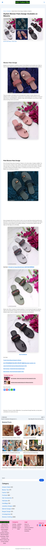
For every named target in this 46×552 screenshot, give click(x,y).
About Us (26, 524)
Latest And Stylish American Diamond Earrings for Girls (15, 365)
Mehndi (18, 526)
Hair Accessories (7, 498)
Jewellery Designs (7, 506)
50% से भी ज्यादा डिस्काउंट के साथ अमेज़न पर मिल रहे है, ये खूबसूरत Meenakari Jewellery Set (19, 363)
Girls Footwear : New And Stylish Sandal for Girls (13, 371)
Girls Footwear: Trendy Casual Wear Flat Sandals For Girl (33, 467)
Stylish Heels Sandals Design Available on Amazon (11, 437)
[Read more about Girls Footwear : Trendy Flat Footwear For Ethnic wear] (12, 460)
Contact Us (27, 526)
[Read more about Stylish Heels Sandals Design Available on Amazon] (12, 430)
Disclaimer (26, 531)
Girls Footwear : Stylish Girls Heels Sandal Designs (14, 368)
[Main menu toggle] (2, 2)
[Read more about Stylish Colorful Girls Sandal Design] (33, 430)
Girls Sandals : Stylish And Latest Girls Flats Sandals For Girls (23, 378)
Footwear (4, 495)
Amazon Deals (6, 487)
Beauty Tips (5, 490)
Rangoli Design (6, 511)
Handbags (14, 528)
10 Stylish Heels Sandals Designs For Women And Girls (22, 382)
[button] (44, 2)
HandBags (5, 503)
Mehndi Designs (6, 509)
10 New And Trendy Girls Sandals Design (30, 452)
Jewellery (19, 524)
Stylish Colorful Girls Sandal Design (29, 437)
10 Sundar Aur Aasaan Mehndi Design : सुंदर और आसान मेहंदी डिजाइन (21, 267)
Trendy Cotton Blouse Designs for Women (12, 360)
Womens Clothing (7, 517)
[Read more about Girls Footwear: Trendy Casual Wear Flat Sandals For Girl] (33, 460)
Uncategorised (6, 514)
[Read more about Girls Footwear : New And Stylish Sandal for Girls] (12, 445)
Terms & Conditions (28, 527)
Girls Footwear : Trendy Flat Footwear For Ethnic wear (12, 467)
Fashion (4, 492)
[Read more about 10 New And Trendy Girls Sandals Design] (33, 445)
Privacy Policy (27, 529)
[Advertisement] (23, 51)
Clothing (14, 524)
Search (3, 478)
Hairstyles (5, 500)
